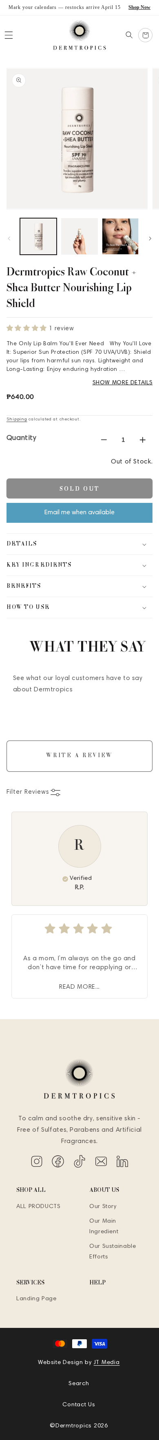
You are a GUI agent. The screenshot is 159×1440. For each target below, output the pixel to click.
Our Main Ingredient (103, 1226)
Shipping (17, 419)
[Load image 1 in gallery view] (38, 236)
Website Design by (78, 1363)
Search (78, 1384)
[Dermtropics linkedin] (122, 1166)
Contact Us (78, 1405)
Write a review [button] (79, 756)
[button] (8, 35)
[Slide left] (9, 238)
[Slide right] (150, 238)
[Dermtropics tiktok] (80, 1166)
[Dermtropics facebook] (59, 1166)
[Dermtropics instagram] (38, 1166)
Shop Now (139, 7)
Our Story (103, 1207)
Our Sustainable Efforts (112, 1251)
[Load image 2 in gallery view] (79, 236)
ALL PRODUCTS (38, 1207)
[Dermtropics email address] (102, 1166)
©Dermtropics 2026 (79, 1426)
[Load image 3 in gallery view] (120, 236)
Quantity (21, 438)
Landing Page (36, 1299)
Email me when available (79, 512)
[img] (79, 928)
